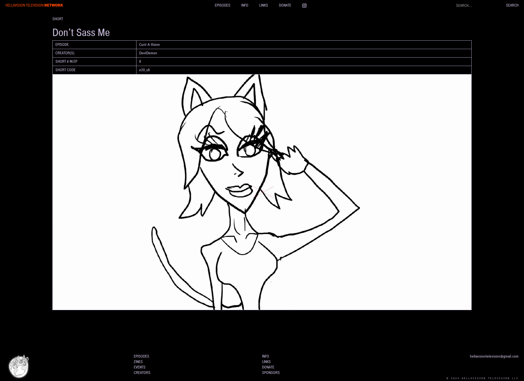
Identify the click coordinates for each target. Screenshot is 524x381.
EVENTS (139, 367)
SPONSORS (271, 372)
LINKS (263, 5)
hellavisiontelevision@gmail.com (494, 356)
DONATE (285, 5)
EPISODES (222, 5)
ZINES (138, 361)
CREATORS (142, 372)
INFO (244, 5)
